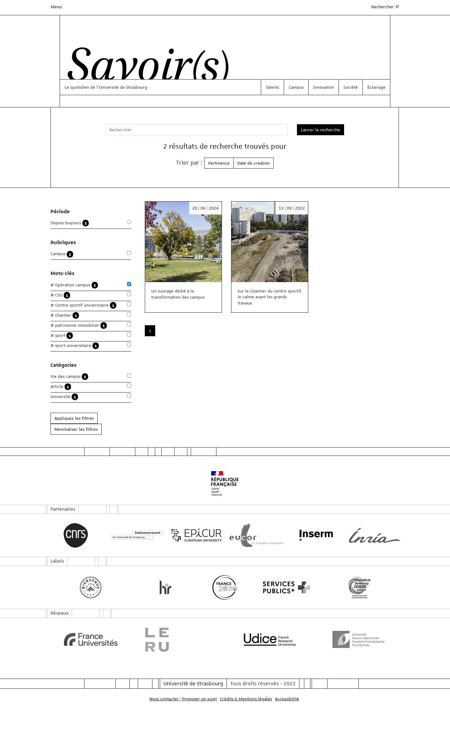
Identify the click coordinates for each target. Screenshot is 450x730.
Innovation (323, 87)
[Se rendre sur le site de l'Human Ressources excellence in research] (165, 587)
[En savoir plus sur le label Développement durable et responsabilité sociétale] (359, 587)
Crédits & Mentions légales (246, 699)
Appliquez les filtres (74, 418)
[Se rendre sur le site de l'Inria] (374, 535)
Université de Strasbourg (193, 683)
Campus (296, 87)
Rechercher (385, 6)
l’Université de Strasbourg (121, 87)
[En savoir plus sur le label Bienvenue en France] (91, 587)
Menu (56, 6)
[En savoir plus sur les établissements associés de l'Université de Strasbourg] (135, 535)
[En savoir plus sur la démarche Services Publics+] (285, 587)
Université (63, 397)
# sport (61, 335)
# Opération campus (73, 285)
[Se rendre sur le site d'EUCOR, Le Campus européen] (255, 535)
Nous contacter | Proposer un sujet (183, 699)
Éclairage (376, 87)
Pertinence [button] (219, 163)
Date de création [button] (253, 163)
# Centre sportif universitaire (82, 305)
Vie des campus (68, 376)
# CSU (59, 295)
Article (60, 386)
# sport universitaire (74, 345)
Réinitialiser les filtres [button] (76, 429)
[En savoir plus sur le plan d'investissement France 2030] (225, 587)
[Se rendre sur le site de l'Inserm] (314, 535)
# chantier (64, 315)
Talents (272, 87)
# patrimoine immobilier (78, 325)
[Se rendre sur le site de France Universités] (91, 639)
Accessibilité (287, 699)
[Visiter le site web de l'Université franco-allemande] (359, 639)
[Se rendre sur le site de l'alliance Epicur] (195, 535)
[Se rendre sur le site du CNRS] (76, 535)
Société (350, 87)
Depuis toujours (69, 223)
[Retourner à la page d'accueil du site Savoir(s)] (145, 68)
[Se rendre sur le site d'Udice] (270, 639)
